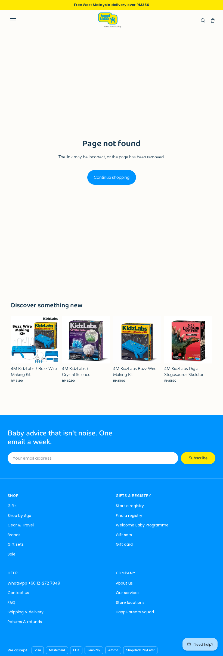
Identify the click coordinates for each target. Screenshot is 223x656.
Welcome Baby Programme (142, 525)
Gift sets (16, 544)
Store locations (130, 602)
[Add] (50, 355)
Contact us (18, 592)
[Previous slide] (17, 340)
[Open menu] (13, 20)
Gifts (12, 506)
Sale (12, 554)
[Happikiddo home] (109, 20)
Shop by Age (19, 515)
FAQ (11, 602)
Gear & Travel (21, 525)
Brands (14, 535)
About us (124, 583)
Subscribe (198, 458)
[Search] (203, 20)
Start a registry (130, 506)
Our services (128, 592)
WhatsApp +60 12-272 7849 (34, 583)
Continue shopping (111, 177)
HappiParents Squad (135, 612)
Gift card (124, 544)
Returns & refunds (25, 621)
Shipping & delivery (26, 612)
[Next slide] (53, 340)
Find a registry (129, 515)
